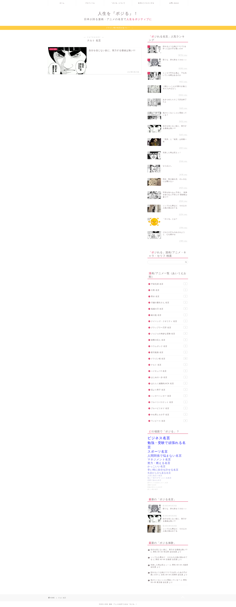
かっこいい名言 (157, 466)
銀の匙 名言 (168, 315)
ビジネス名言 (159, 438)
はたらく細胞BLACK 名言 (168, 383)
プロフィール (90, 3)
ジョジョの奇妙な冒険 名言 (168, 334)
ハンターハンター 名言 (168, 396)
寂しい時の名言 (153, 489)
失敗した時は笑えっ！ (160, 565)
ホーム (62, 3)
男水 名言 (168, 296)
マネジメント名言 (159, 459)
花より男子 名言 (168, 390)
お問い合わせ (174, 3)
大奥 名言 (168, 290)
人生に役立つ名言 (155, 475)
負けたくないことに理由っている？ (165, 580)
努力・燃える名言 (159, 463)
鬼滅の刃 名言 (168, 309)
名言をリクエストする (146, 3)
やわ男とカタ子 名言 (168, 415)
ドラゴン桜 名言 (168, 359)
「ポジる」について (118, 3)
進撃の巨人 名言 (168, 340)
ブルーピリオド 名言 (168, 408)
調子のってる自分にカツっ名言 (158, 482)
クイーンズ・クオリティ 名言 (168, 321)
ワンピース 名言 (168, 421)
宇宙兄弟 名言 (168, 284)
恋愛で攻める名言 (154, 480)
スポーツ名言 (158, 451)
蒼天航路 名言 (168, 352)
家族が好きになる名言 (155, 487)
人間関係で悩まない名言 (165, 455)
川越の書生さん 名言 (168, 302)
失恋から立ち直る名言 (159, 473)
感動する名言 (152, 485)
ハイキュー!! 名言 (168, 371)
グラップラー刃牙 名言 (168, 327)
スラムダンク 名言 (168, 346)
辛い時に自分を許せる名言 (163, 469)
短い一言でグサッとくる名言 (159, 478)
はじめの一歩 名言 (168, 377)
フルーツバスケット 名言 (168, 402)
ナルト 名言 (168, 365)
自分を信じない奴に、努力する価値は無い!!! (169, 550)
